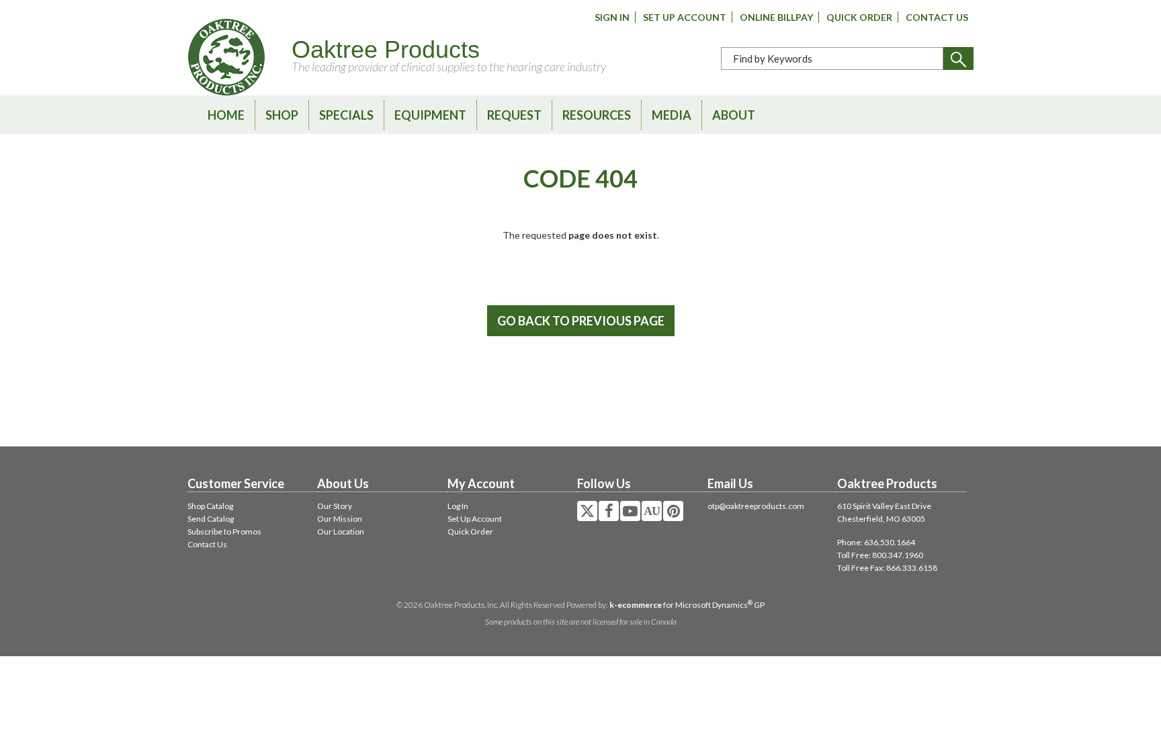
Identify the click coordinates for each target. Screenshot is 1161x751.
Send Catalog (210, 519)
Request (514, 115)
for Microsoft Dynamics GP (687, 605)
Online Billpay (776, 17)
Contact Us (937, 17)
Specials (346, 115)
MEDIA (671, 115)
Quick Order (859, 17)
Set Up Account (684, 17)
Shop (281, 115)
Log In (457, 506)
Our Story (334, 506)
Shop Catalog (210, 506)
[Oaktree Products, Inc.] (226, 57)
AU (652, 511)
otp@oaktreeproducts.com (755, 506)
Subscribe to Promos (224, 531)
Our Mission (339, 519)
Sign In (612, 17)
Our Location (340, 531)
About (733, 115)
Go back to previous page (580, 320)
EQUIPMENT (430, 115)
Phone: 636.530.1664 (876, 542)
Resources (596, 115)
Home (226, 115)
